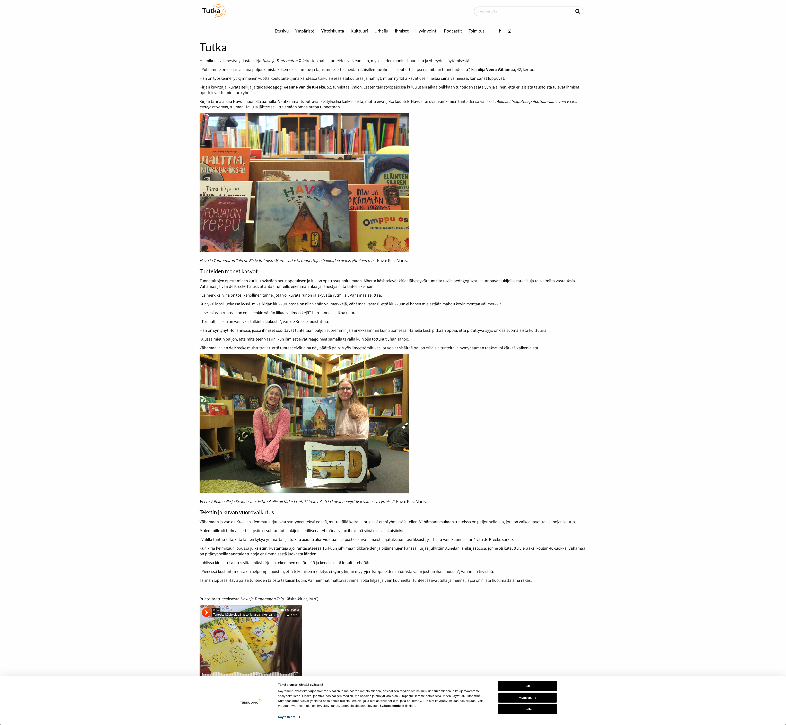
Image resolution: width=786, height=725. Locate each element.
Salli (527, 686)
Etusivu (282, 30)
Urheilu (381, 30)
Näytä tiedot (286, 717)
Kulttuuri (359, 30)
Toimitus (476, 30)
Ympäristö (305, 30)
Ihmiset (402, 30)
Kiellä (528, 709)
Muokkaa (525, 697)
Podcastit (453, 30)
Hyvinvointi (426, 30)
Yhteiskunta (332, 30)
